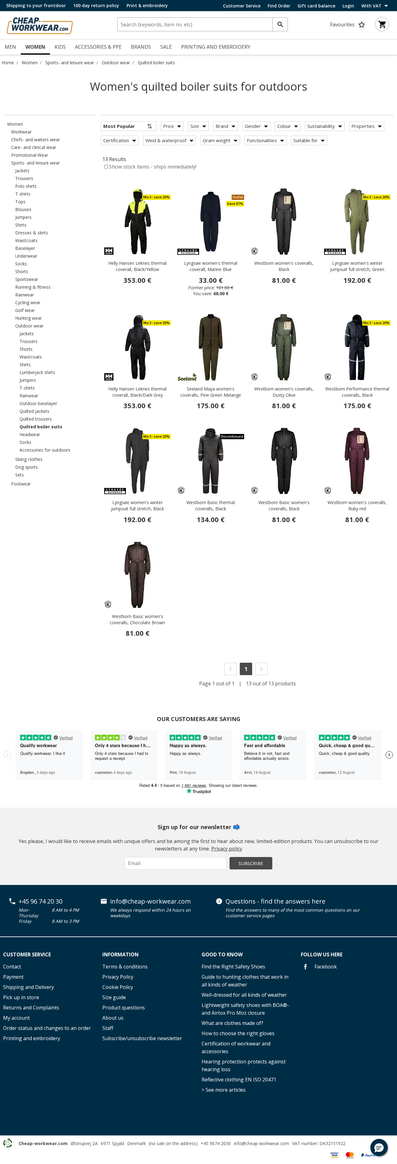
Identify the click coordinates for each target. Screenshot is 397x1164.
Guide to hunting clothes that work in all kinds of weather (245, 980)
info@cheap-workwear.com (150, 901)
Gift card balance (316, 6)
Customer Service (242, 6)
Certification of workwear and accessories (236, 1047)
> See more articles (224, 1089)
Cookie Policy (117, 987)
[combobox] (202, 24)
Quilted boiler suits (156, 62)
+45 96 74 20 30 (40, 901)
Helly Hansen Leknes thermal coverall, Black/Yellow (137, 266)
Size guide (114, 997)
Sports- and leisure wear (69, 62)
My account (16, 1017)
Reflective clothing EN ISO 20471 (239, 1079)
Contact (12, 966)
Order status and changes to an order (47, 1028)
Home (8, 62)
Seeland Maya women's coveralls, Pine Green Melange (210, 392)
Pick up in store (21, 997)
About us (112, 1017)
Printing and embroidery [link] (215, 46)
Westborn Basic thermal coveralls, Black (210, 505)
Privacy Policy (117, 976)
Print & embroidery (147, 5)
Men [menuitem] (10, 46)
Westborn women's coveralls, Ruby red (357, 505)
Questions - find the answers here (275, 901)
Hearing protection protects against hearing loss (244, 1065)
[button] (379, 1147)
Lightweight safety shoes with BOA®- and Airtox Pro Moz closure (245, 1009)
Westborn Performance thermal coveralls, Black (357, 392)
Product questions (123, 1007)
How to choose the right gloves (238, 1033)
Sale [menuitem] (166, 46)
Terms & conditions (125, 966)
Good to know (222, 954)
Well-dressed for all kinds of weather (244, 994)
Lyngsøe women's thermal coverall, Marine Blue (210, 266)
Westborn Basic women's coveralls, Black (284, 505)
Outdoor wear (116, 62)
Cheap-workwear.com (43, 1143)
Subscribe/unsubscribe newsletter (142, 1038)
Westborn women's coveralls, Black (284, 266)
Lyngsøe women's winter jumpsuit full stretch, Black (137, 505)
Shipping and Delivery (28, 987)
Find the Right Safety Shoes (233, 966)
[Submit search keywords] (280, 24)
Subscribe (251, 863)
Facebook (325, 966)
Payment (13, 976)
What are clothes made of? (232, 1023)
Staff (107, 1028)
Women (30, 62)
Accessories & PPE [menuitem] (98, 46)
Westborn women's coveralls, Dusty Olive (284, 392)
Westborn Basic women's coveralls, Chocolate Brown (137, 619)
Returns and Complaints (31, 1007)
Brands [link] (141, 46)
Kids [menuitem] (60, 46)
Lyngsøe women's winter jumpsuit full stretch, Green (357, 266)
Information (120, 954)
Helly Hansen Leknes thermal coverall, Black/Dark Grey (137, 392)
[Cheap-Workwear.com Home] (39, 24)
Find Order (279, 6)
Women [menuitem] (35, 46)
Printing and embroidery (31, 1038)
